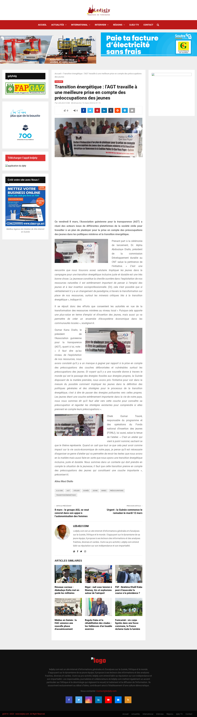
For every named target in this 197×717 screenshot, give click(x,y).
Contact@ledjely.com (106, 691)
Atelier (76, 490)
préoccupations (116, 490)
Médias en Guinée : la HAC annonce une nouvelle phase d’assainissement (66, 625)
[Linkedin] (98, 699)
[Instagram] (88, 699)
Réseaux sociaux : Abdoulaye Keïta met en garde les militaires (67, 590)
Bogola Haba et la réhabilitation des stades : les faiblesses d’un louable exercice (98, 625)
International (79, 25)
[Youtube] (108, 699)
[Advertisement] (98, 190)
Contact (148, 25)
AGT (68, 490)
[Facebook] (69, 699)
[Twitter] (78, 699)
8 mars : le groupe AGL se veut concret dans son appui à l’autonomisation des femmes (72, 513)
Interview (100, 25)
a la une (59, 490)
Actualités (57, 25)
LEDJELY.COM (64, 103)
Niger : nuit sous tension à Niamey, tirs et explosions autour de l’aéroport (98, 590)
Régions (117, 25)
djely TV (134, 25)
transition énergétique (66, 495)
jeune (95, 490)
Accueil (42, 25)
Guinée (86, 490)
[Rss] (128, 699)
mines (103, 490)
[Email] (118, 699)
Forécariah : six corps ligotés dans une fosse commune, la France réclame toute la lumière (127, 625)
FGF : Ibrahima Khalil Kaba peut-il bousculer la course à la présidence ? (128, 590)
